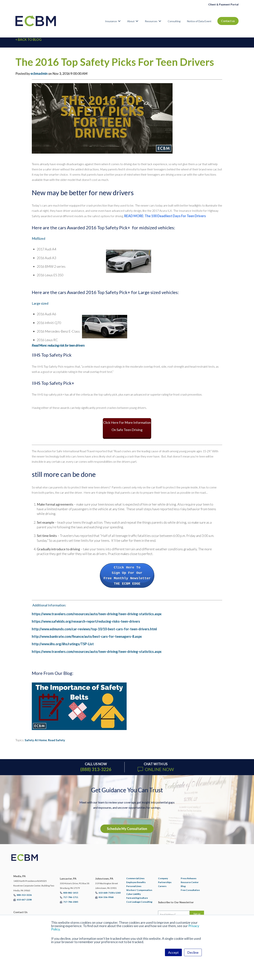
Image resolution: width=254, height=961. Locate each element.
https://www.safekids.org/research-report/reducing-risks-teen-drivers (86, 621)
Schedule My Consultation (127, 829)
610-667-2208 (24, 899)
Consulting (174, 21)
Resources (151, 21)
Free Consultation (190, 890)
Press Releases (188, 878)
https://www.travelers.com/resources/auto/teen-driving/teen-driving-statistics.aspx (97, 614)
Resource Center (190, 882)
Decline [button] (193, 952)
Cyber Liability (133, 894)
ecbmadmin (39, 73)
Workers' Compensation (139, 890)
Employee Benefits (136, 882)
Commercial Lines (135, 878)
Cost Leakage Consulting (139, 901)
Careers (162, 886)
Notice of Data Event (199, 21)
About (131, 21)
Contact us (228, 21)
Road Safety (56, 740)
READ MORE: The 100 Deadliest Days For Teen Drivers (165, 216)
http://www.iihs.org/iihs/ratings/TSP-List (63, 644)
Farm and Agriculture (137, 897)
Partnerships (164, 882)
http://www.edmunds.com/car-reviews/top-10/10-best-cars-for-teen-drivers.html (94, 629)
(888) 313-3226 (95, 769)
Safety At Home (36, 740)
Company (163, 878)
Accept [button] (173, 952)
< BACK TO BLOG (28, 39)
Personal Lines (133, 886)
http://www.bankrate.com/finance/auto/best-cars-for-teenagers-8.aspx (87, 636)
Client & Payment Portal (223, 4)
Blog (183, 886)
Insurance (111, 21)
